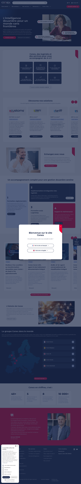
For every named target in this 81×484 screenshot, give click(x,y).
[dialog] (10, 464)
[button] (10, 480)
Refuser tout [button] (14, 477)
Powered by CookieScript (10, 481)
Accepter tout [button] (6, 477)
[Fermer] (60, 226)
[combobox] (15, 446)
